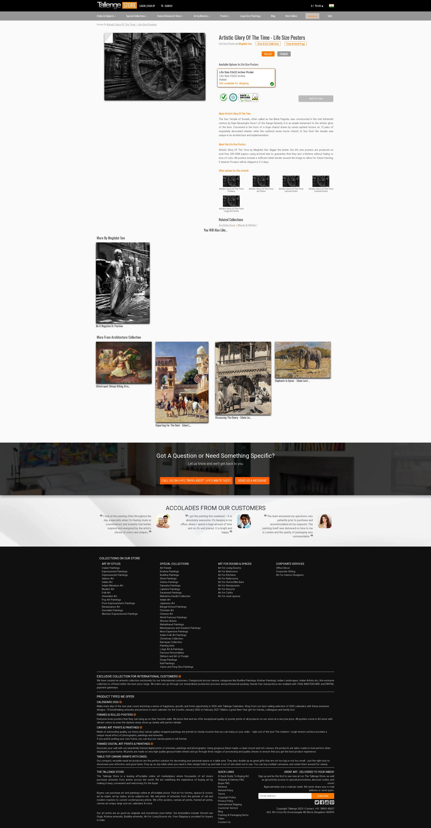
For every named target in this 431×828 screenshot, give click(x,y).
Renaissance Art (111, 606)
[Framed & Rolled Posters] (135, 714)
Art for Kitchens (227, 575)
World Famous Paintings (173, 617)
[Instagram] (327, 803)
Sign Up (151, 6)
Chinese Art (166, 613)
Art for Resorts (226, 589)
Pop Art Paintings (111, 599)
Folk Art (106, 592)
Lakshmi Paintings (170, 589)
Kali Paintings (167, 663)
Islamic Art (108, 578)
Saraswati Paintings (171, 592)
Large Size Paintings (250, 16)
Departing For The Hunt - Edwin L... (173, 425)
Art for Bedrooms (228, 571)
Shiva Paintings (168, 578)
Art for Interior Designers (290, 575)
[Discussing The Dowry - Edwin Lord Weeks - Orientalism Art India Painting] (243, 378)
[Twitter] (317, 803)
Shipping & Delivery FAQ (231, 779)
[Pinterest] (332, 803)
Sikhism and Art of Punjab (174, 656)
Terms (221, 793)
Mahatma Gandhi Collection (175, 596)
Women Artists (168, 620)
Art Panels (165, 567)
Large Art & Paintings (171, 649)
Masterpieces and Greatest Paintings (180, 627)
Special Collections (135, 16)
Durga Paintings (168, 659)
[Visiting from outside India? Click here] (179, 676)
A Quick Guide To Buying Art (233, 776)
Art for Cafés (225, 592)
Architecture (227, 225)
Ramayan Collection (171, 642)
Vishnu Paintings (169, 582)
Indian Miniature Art (112, 585)
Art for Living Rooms (229, 567)
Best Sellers (291, 16)
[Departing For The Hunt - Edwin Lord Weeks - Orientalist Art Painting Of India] (183, 382)
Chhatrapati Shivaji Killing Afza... (113, 386)
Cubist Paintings (111, 567)
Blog (273, 16)
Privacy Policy (225, 800)
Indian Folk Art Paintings (173, 635)
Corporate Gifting (285, 571)
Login (142, 6)
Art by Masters (201, 16)
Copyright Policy (227, 797)
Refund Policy (225, 790)
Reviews (222, 786)
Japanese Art (167, 603)
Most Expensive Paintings (174, 631)
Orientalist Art (109, 596)
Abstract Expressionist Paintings (120, 613)
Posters (224, 16)
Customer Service (228, 807)
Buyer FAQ (223, 783)
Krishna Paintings (169, 571)
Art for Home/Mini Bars (231, 582)
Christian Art (167, 610)
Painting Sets (167, 645)
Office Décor (283, 567)
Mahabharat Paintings (172, 624)
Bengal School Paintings (173, 606)
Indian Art (107, 582)
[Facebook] (322, 803)
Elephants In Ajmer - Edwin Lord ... (292, 380)
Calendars (312, 16)
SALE (330, 16)
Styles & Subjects (105, 16)
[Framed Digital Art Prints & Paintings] (152, 743)
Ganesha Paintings (170, 585)
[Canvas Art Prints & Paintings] (141, 727)
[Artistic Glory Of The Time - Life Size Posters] (154, 66)
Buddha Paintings (169, 575)
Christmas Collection (171, 638)
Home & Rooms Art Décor (169, 16)
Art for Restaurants (229, 585)
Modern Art (108, 589)
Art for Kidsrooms (228, 578)
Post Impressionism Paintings (118, 603)
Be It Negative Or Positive (109, 326)
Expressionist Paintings (114, 571)
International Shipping (230, 804)
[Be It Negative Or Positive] (124, 282)
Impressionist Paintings (115, 575)
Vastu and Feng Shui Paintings (176, 666)
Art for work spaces (229, 596)
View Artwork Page (295, 43)
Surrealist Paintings (112, 610)
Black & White (247, 225)
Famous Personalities (172, 652)
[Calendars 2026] (120, 702)
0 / (316, 6)
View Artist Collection (268, 43)
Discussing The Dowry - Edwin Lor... (233, 417)
